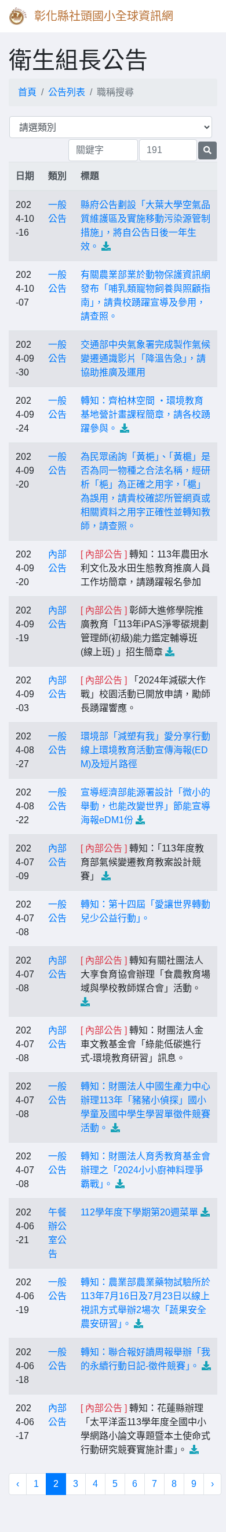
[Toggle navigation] (200, 16)
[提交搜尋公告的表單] (207, 150)
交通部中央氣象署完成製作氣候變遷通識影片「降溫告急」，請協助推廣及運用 (145, 358)
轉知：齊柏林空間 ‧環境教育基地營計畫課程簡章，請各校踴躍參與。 (145, 414)
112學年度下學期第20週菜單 (139, 1212)
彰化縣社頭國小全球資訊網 (103, 16)
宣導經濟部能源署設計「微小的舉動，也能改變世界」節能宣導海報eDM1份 (145, 806)
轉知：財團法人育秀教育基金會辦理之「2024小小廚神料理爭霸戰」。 (145, 1170)
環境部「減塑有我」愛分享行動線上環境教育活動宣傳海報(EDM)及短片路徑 (145, 750)
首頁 (27, 92)
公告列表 (66, 92)
